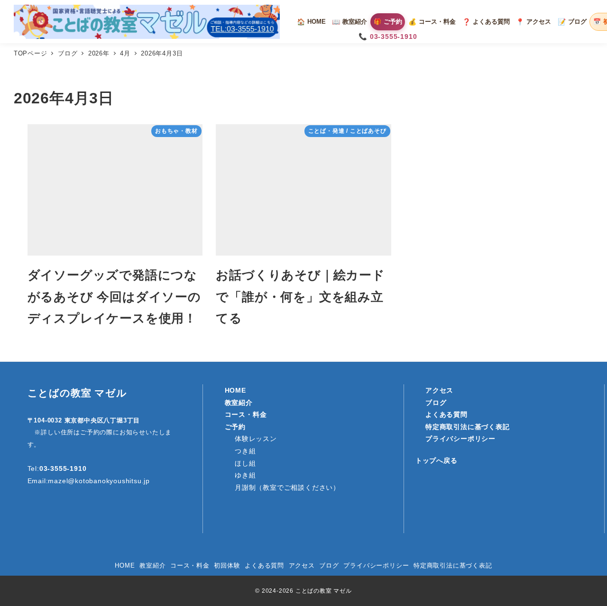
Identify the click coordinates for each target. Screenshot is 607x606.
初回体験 (227, 565)
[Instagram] (41, 515)
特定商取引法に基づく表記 (453, 565)
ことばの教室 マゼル (77, 393)
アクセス (302, 565)
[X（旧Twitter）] (82, 515)
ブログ (329, 565)
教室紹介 (152, 565)
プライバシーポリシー (376, 565)
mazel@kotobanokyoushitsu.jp (99, 481)
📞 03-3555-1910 (388, 36)
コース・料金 (190, 565)
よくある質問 (264, 565)
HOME (125, 565)
